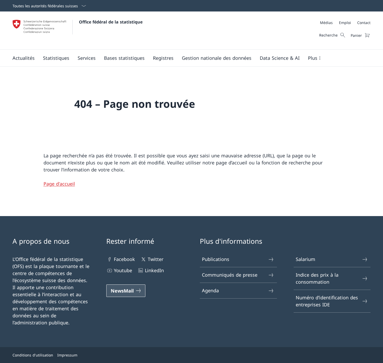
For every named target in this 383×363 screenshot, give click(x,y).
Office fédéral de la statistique (111, 22)
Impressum (67, 355)
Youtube (123, 270)
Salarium (305, 259)
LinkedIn (154, 270)
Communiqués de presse (229, 275)
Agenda (210, 290)
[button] (23, 58)
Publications (215, 259)
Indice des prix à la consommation (317, 278)
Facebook (124, 259)
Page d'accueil (59, 184)
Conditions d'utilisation (33, 355)
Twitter (155, 259)
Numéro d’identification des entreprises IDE (327, 301)
